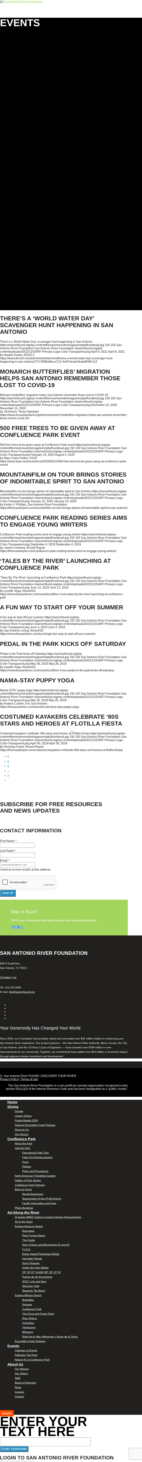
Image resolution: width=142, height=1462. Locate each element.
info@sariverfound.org (22, 991)
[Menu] (1, 16)
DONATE (7, 1413)
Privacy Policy (9, 1079)
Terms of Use (29, 1079)
